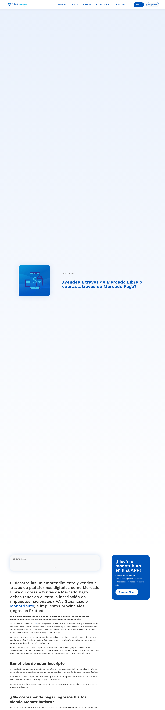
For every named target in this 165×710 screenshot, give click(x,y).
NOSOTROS (120, 5)
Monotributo (22, 606)
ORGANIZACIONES (103, 5)
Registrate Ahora (127, 592)
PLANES (75, 5)
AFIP (34, 624)
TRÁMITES (87, 5)
